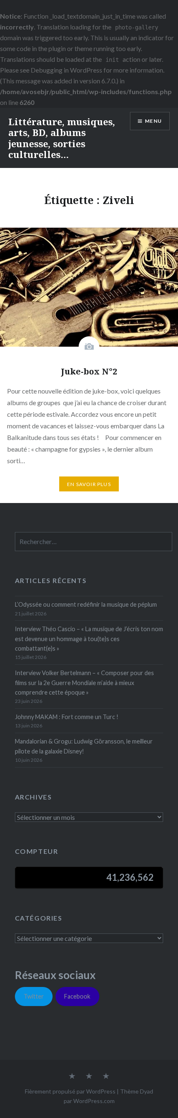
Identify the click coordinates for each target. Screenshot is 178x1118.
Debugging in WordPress (66, 70)
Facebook (77, 996)
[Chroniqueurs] (89, 1076)
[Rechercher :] (94, 541)
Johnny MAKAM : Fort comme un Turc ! (66, 716)
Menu (153, 121)
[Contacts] (72, 1076)
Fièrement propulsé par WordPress (70, 1091)
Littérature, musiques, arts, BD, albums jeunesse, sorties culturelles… (61, 137)
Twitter (34, 996)
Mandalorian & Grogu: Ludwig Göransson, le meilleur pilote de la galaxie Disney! (84, 746)
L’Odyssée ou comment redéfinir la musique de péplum (86, 604)
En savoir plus (89, 484)
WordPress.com (94, 1100)
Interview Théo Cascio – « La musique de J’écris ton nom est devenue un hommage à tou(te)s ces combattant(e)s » (89, 638)
